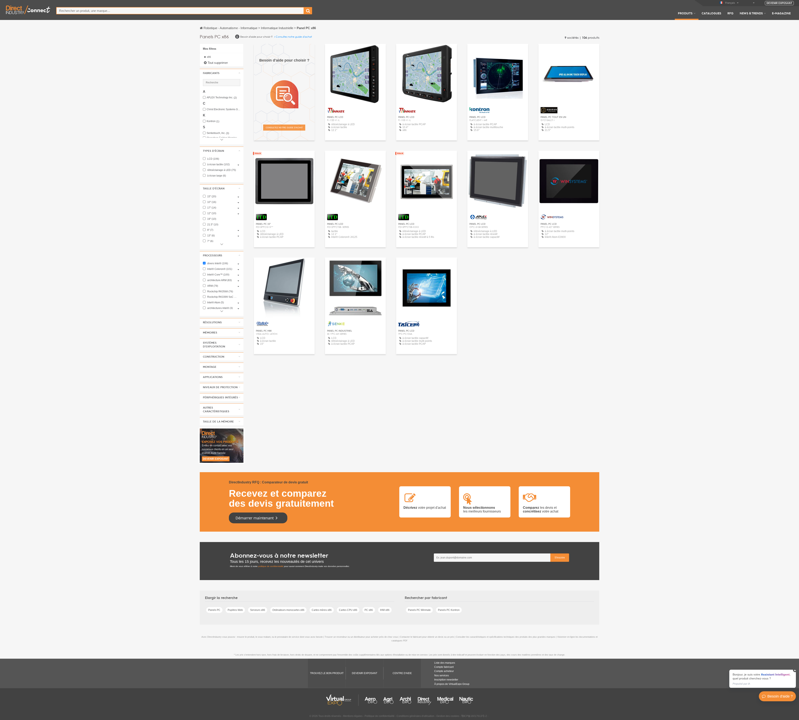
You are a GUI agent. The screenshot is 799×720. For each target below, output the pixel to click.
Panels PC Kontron (449, 610)
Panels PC (214, 610)
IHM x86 (385, 610)
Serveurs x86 (257, 610)
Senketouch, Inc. (218, 133)
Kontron (213, 121)
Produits (685, 13)
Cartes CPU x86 (348, 610)
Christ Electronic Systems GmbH (223, 109)
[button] (221, 73)
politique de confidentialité (270, 566)
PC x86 (369, 610)
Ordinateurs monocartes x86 (288, 610)
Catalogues (711, 13)
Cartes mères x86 (322, 610)
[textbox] (180, 10)
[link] (762, 679)
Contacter (497, 158)
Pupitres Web (235, 610)
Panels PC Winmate (419, 610)
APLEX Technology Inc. (222, 97)
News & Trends (751, 13)
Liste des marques (444, 662)
